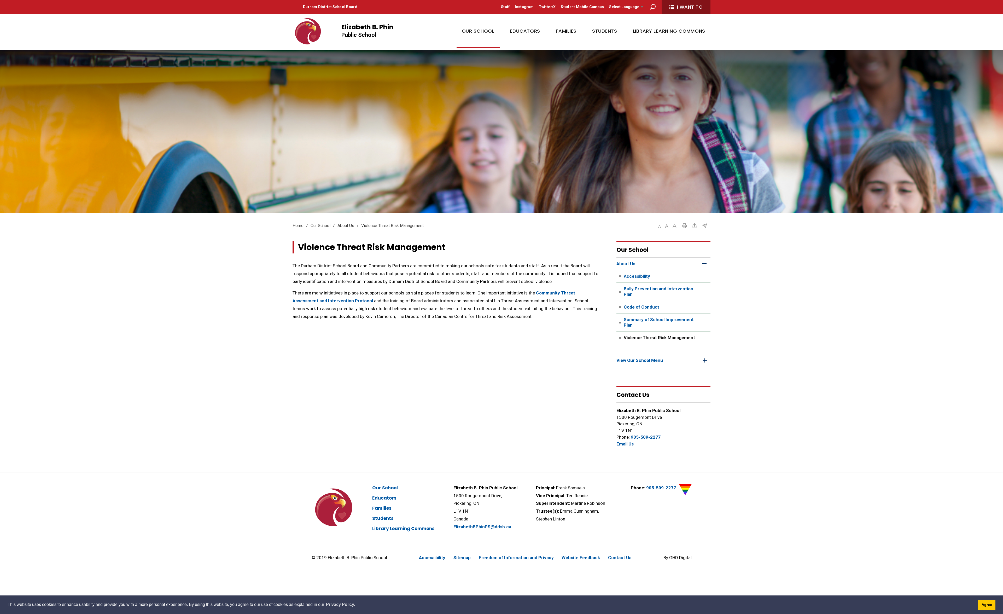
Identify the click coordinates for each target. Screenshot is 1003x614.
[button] (659, 226)
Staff (505, 7)
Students (383, 518)
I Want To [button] (690, 7)
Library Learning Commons (403, 528)
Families (382, 508)
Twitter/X (547, 7)
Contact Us (619, 557)
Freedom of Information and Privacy (516, 557)
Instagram (524, 7)
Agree (987, 605)
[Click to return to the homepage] (308, 31)
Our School (320, 225)
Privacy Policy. (340, 604)
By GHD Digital (677, 557)
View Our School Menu (639, 360)
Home (298, 225)
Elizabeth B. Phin (367, 30)
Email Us (625, 444)
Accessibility (432, 557)
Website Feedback (581, 557)
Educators (384, 498)
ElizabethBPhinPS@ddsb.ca (482, 526)
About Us (345, 225)
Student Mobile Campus (582, 7)
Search (653, 7)
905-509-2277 (646, 437)
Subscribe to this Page (704, 225)
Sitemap (462, 557)
